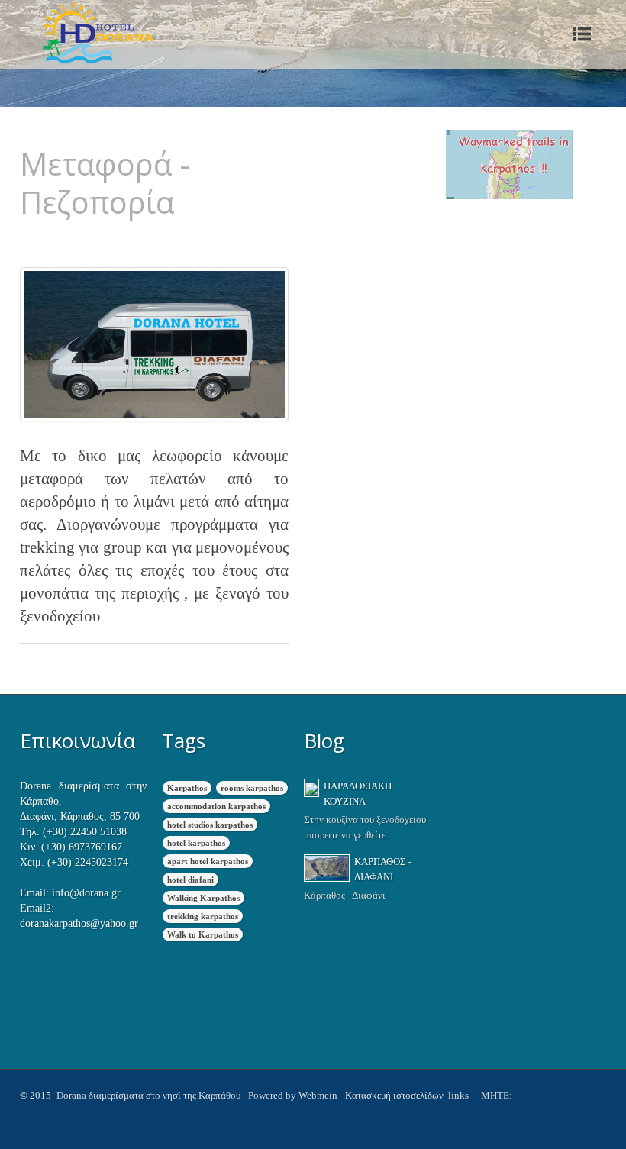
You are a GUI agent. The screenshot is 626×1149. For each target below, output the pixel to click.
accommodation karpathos (216, 806)
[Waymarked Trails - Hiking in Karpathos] (509, 164)
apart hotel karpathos (207, 861)
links (457, 1095)
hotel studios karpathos (210, 824)
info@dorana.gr (86, 893)
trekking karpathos (202, 916)
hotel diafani (190, 879)
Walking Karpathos (203, 897)
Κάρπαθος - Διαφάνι (382, 870)
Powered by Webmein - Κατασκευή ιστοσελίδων (347, 1095)
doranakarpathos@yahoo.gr (79, 923)
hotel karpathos (196, 842)
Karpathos (187, 787)
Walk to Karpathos (202, 934)
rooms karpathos (252, 787)
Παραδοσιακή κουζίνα (358, 794)
